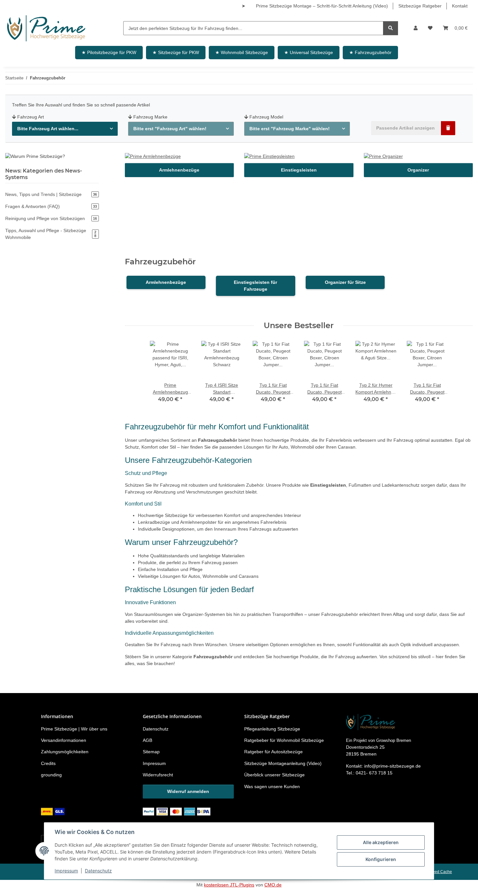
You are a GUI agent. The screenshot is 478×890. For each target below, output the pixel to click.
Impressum (66, 870)
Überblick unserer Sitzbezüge (274, 774)
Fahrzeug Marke (150, 116)
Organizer (418, 170)
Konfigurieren (380, 859)
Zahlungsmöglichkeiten (64, 751)
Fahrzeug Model (266, 116)
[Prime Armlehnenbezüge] (153, 157)
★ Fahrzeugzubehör (370, 52)
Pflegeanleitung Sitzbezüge (272, 728)
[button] (415, 28)
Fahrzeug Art (30, 116)
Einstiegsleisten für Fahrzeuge (255, 286)
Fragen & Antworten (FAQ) (51, 206)
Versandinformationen (63, 740)
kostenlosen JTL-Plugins (229, 884)
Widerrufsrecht (158, 774)
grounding (51, 774)
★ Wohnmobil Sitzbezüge (241, 52)
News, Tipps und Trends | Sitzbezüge (51, 194)
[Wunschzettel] (430, 28)
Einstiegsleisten (299, 170)
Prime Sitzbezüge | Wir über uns (74, 728)
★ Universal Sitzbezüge (308, 52)
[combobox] (65, 129)
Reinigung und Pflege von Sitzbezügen (51, 218)
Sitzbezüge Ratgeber (420, 5)
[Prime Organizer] (383, 157)
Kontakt (460, 5)
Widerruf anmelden (188, 791)
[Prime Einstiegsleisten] (269, 157)
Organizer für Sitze (345, 282)
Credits (48, 763)
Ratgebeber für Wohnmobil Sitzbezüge (284, 740)
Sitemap (151, 751)
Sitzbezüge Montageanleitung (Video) (283, 763)
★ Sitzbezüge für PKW (176, 52)
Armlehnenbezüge (179, 170)
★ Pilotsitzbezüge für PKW (109, 52)
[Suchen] (390, 28)
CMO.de (273, 884)
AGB (147, 740)
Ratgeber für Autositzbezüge (273, 751)
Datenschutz (98, 870)
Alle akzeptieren (381, 842)
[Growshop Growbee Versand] (53, 811)
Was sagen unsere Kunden (272, 786)
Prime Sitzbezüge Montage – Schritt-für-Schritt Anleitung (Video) (322, 5)
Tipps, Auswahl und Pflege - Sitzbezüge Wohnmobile (50, 234)
